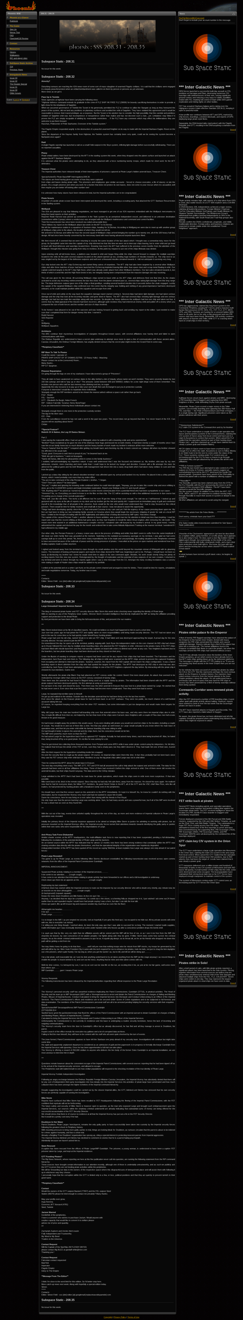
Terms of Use (133, 1317)
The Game (14, 26)
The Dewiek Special (18, 84)
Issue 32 (13, 81)
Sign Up (13, 29)
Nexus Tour (15, 32)
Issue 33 (13, 78)
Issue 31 (13, 87)
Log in (16, 100)
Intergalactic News (18, 75)
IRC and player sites (18, 58)
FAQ (12, 35)
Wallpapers (14, 55)
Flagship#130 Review (19, 38)
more (233, 130)
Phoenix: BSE (14, 13)
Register (25, 100)
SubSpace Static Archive (21, 63)
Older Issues (15, 93)
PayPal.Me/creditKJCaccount (191, 18)
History (13, 52)
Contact (13, 43)
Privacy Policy (120, 1317)
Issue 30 (13, 90)
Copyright (108, 1317)
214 (11, 67)
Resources (15, 49)
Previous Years (16, 70)
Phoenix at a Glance (19, 18)
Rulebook (14, 21)
